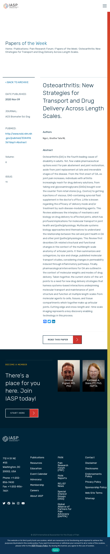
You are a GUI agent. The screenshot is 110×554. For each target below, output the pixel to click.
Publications (37, 457)
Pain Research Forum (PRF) (63, 467)
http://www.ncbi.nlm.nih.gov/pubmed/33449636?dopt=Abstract (18, 138)
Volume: (9, 156)
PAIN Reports (62, 477)
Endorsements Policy (93, 475)
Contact (90, 457)
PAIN (60, 457)
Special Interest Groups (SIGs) (62, 495)
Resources (36, 463)
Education (36, 468)
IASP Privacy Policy (40, 546)
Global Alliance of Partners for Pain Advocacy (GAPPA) (64, 510)
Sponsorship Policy (96, 487)
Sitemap (90, 498)
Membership (37, 485)
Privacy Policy (93, 482)
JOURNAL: (11, 111)
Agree (55, 550)
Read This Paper (58, 339)
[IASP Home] (10, 5)
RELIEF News (62, 485)
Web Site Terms (93, 493)
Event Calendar (38, 474)
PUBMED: (10, 128)
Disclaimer (91, 463)
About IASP (36, 496)
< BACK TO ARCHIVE (16, 82)
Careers (34, 490)
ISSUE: (9, 176)
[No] (106, 545)
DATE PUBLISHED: (16, 94)
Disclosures (91, 468)
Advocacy (36, 479)
